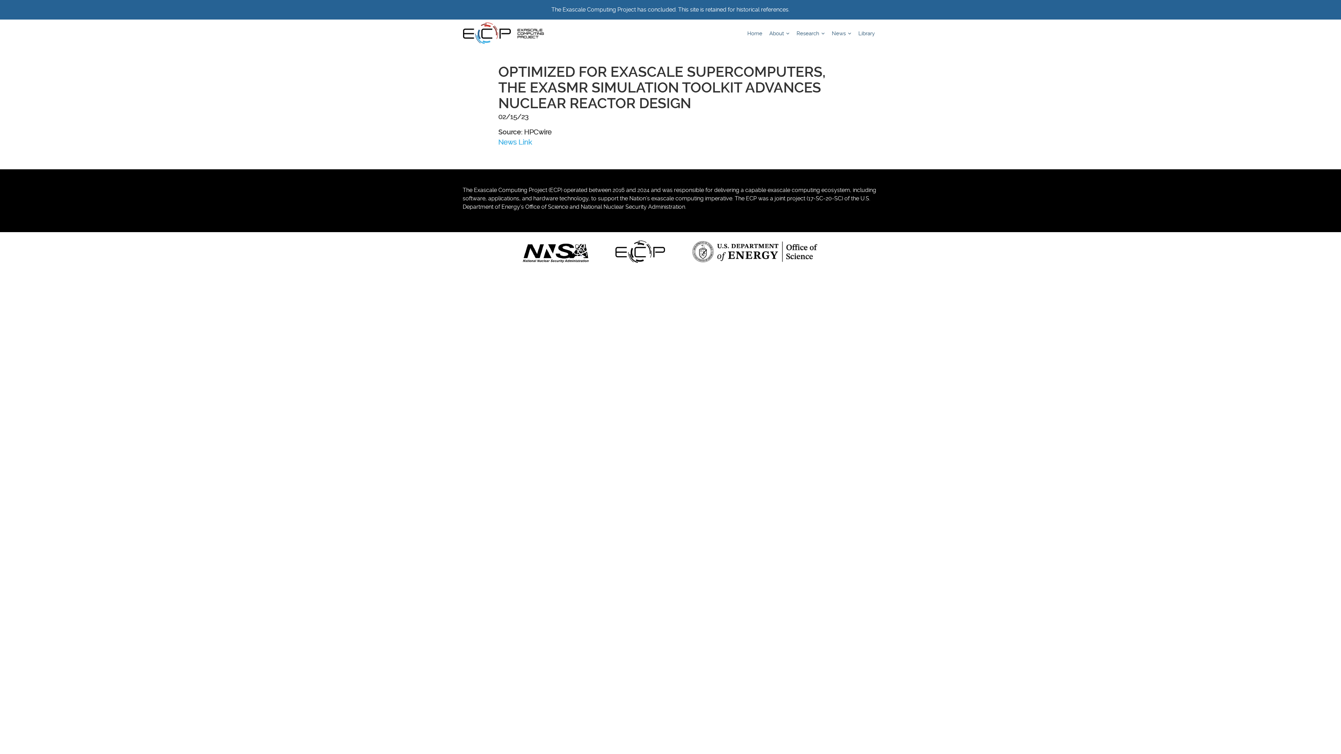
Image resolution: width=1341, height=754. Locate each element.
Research (809, 33)
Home (754, 33)
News (839, 33)
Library (866, 33)
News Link (515, 142)
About (777, 33)
